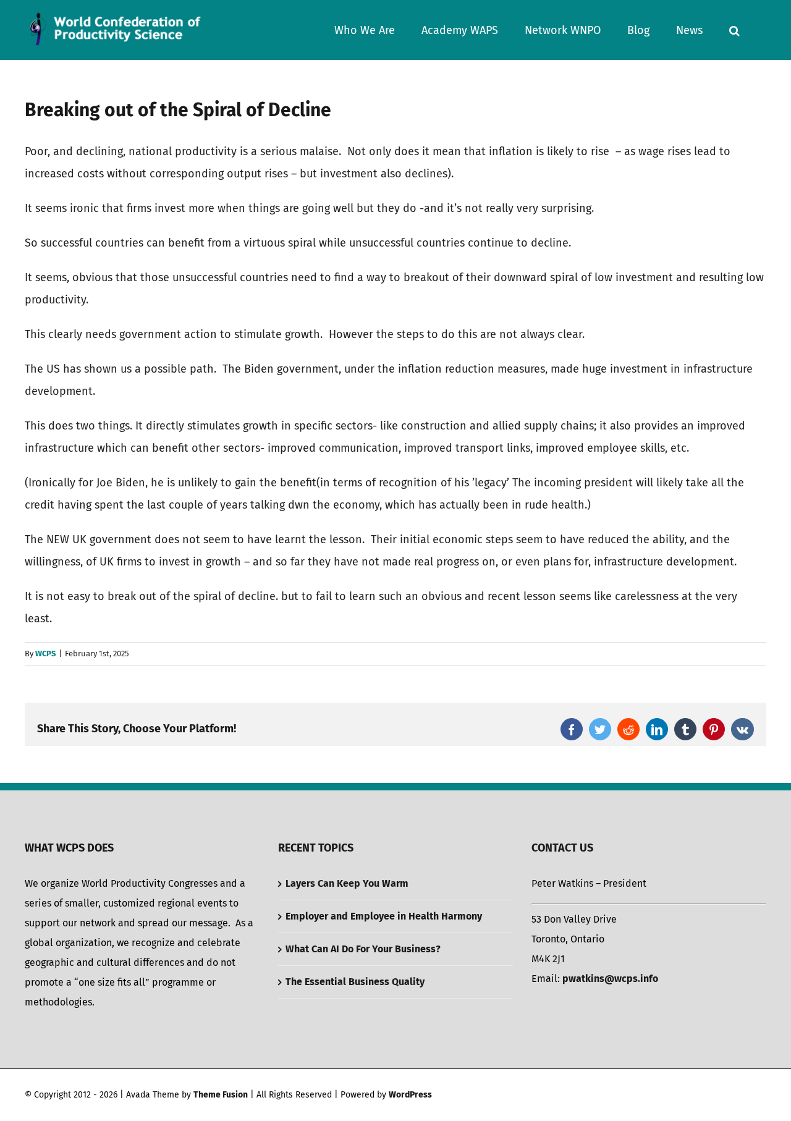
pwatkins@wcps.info (610, 978)
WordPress (410, 1094)
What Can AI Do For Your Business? (363, 949)
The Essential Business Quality (355, 982)
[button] (734, 30)
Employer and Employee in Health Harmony (384, 916)
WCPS (45, 653)
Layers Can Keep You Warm (347, 883)
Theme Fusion (220, 1094)
